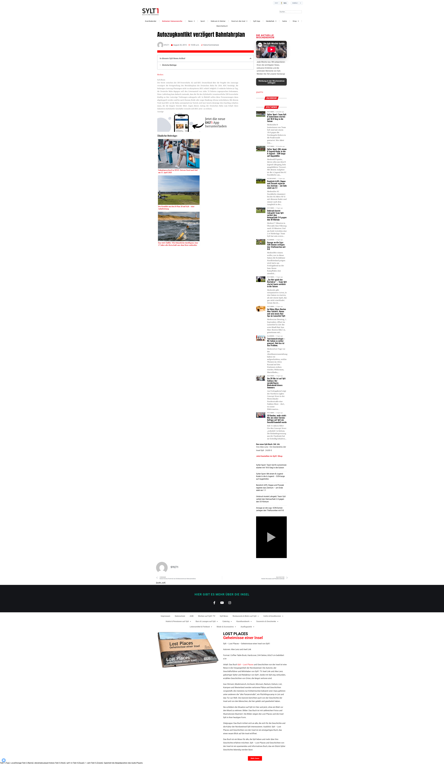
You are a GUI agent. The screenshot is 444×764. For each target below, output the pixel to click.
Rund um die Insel (238, 21)
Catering (226, 621)
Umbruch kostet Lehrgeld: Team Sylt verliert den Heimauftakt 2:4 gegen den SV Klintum (271, 499)
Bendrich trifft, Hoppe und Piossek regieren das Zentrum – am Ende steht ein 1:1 (270, 487)
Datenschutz (180, 616)
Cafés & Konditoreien (272, 616)
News (190, 21)
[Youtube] (222, 602)
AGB (191, 616)
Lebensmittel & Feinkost (200, 627)
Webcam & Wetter (218, 21)
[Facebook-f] (214, 602)
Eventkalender (150, 21)
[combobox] (290, 11)
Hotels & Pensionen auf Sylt (177, 621)
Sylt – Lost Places (245, 664)
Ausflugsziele (246, 627)
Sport (202, 21)
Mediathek (270, 21)
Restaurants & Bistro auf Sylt (244, 616)
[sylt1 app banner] (197, 131)
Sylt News (224, 616)
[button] (250, 58)
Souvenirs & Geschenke (266, 621)
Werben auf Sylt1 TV (206, 616)
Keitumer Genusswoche (172, 21)
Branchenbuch (222, 26)
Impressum (165, 616)
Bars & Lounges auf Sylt (206, 621)
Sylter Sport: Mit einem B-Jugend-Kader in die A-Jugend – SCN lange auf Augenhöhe (270, 476)
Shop (295, 21)
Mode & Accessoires (225, 627)
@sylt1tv (259, 92)
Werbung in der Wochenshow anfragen (271, 81)
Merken (160, 74)
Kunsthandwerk (242, 621)
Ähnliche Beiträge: (169, 65)
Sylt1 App (256, 21)
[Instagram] (229, 602)
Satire (284, 21)
